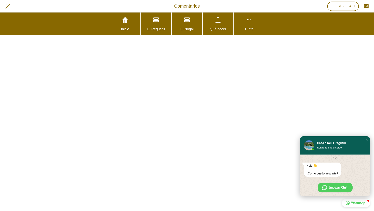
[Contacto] (366, 6)
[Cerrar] (7, 6)
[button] (367, 140)
